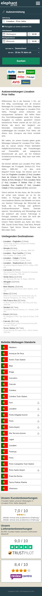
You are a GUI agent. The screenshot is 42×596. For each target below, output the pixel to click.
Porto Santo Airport (17, 470)
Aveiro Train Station (17, 360)
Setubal (6, 307)
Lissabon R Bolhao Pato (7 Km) (25, 182)
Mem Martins (8, 287)
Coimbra (12, 390)
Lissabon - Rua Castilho (13, 253)
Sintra (5, 294)
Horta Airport (14, 427)
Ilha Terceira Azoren (17, 433)
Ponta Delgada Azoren (18, 415)
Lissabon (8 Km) (21, 188)
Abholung (6, 18)
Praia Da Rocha (15, 476)
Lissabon (12, 409)
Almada (6, 248)
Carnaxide (7, 270)
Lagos (11, 439)
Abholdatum (7, 30)
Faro (11, 403)
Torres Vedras (9, 328)
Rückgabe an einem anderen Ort (17, 27)
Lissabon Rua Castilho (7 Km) (16, 185)
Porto (11, 421)
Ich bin (10, 52)
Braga (11, 372)
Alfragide (7, 282)
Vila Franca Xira (10, 300)
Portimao (12, 452)
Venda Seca (8, 277)
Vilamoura (13, 488)
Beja (11, 366)
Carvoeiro (13, 378)
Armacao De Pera (16, 354)
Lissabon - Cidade (10, 258)
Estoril (6, 314)
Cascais (6, 321)
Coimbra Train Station (18, 396)
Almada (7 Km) (20, 180)
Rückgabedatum (8, 38)
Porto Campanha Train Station (21, 464)
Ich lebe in (9, 48)
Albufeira (12, 347)
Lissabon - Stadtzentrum (13, 263)
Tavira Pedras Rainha (18, 482)
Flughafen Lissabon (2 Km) (20, 174)
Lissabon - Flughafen (12, 241)
